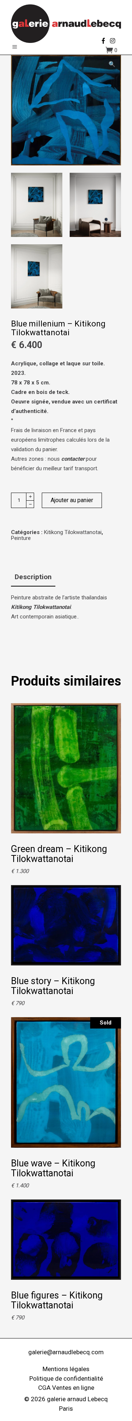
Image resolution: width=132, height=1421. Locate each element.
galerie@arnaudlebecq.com (66, 1352)
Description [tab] (33, 577)
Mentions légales (66, 1369)
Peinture (21, 538)
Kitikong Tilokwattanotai (73, 532)
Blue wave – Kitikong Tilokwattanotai (53, 1168)
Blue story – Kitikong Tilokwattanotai (53, 986)
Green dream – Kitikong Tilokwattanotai (59, 854)
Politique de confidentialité (66, 1378)
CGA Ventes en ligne (66, 1387)
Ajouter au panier (72, 500)
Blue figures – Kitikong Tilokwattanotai (57, 1300)
